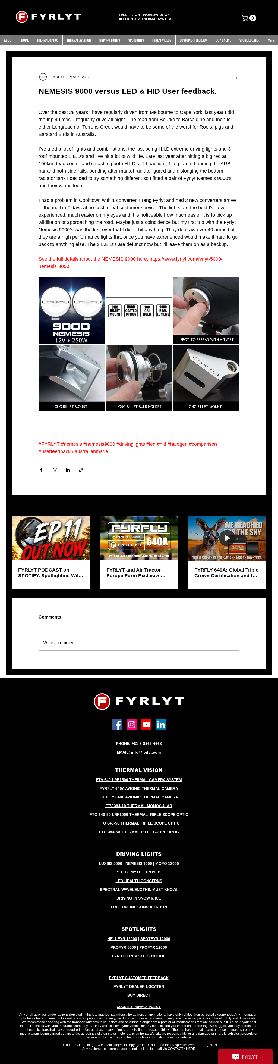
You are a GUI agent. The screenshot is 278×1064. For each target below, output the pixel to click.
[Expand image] (72, 310)
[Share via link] (81, 469)
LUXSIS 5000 (110, 863)
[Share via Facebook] (41, 469)
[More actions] (236, 77)
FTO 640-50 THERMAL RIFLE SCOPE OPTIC (138, 823)
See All (261, 506)
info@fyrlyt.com (146, 752)
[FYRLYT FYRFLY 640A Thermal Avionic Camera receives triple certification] (227, 538)
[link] (249, 18)
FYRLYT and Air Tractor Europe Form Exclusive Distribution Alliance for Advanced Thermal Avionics (138, 573)
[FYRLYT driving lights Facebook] (117, 724)
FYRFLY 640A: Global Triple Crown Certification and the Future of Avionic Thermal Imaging (226, 573)
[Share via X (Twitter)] (54, 469)
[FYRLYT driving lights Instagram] (132, 724)
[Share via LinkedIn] (67, 469)
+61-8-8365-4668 (147, 743)
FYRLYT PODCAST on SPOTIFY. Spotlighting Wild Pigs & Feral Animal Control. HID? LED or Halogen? (49, 573)
